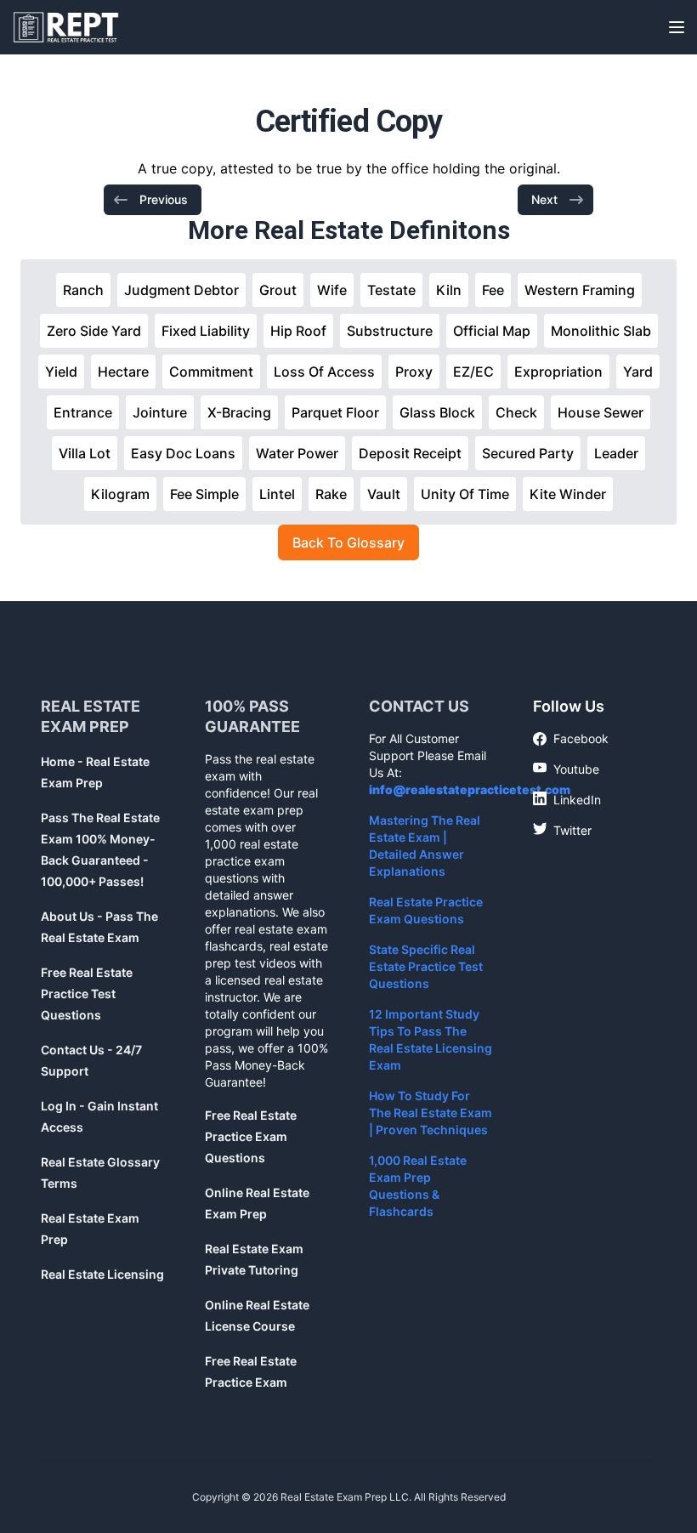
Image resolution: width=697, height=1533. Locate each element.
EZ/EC (473, 371)
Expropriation (558, 371)
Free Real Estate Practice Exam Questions (251, 1136)
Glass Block (437, 412)
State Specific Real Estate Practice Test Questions (426, 966)
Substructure (390, 330)
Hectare (123, 371)
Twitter (562, 829)
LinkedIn (567, 799)
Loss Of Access (324, 371)
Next (544, 199)
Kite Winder (568, 493)
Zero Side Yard (94, 330)
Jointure (160, 412)
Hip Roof (298, 330)
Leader (616, 453)
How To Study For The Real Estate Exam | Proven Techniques (430, 1112)
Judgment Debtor (181, 289)
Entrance (83, 412)
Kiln (449, 289)
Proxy (414, 371)
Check (516, 412)
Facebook (571, 739)
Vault (383, 493)
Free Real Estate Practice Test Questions (87, 993)
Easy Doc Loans (183, 453)
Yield (61, 371)
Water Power (297, 453)
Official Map (491, 330)
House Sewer (600, 412)
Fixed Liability (206, 330)
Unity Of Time (465, 493)
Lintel (277, 493)
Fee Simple (204, 493)
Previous (163, 199)
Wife (332, 289)
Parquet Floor (335, 412)
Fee (493, 289)
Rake (331, 493)
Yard (638, 371)
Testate (391, 289)
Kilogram (120, 493)
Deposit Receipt (410, 453)
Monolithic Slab (601, 330)
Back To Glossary (348, 542)
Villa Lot (84, 453)
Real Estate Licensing (102, 1274)
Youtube (566, 768)
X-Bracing (239, 412)
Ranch (83, 289)
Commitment (211, 371)
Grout (278, 289)
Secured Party (528, 453)
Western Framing (579, 289)
